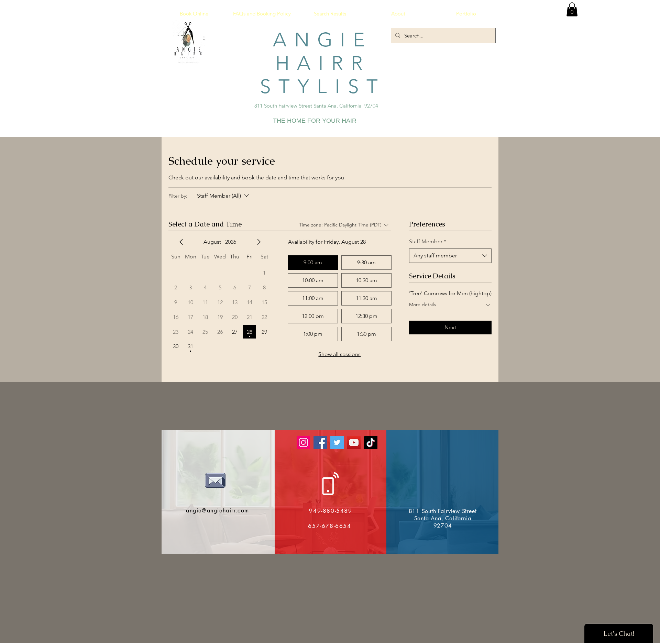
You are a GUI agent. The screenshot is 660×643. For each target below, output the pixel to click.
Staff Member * (427, 241)
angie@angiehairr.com (217, 510)
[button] (572, 9)
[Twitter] (337, 442)
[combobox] (450, 255)
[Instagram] (303, 442)
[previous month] (181, 242)
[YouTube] (354, 442)
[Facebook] (320, 442)
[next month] (259, 242)
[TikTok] (370, 442)
